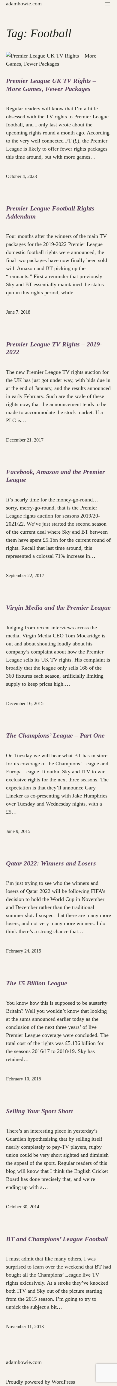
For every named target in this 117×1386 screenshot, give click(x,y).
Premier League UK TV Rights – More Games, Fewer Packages (51, 84)
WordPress (63, 1382)
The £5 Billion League (36, 983)
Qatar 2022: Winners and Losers (51, 863)
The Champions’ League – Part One (55, 735)
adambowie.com (24, 4)
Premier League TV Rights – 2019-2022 (54, 348)
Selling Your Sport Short (39, 1111)
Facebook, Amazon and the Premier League (55, 475)
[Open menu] (107, 3)
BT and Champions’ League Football (57, 1239)
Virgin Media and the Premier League (58, 607)
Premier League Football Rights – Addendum (53, 212)
